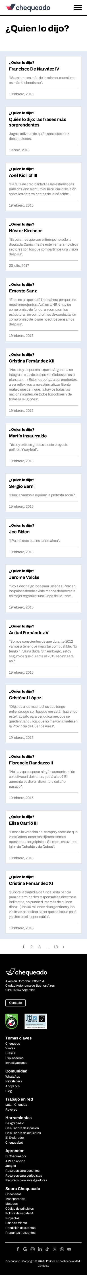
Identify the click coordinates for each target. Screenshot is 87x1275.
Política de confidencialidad (63, 1261)
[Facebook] (19, 1250)
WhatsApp (12, 1076)
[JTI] (36, 1021)
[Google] (27, 1250)
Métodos (11, 1203)
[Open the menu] (78, 7)
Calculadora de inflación (22, 1128)
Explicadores (14, 1058)
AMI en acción (15, 1161)
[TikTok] (49, 1250)
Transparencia (15, 1198)
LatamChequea (16, 1104)
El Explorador (14, 1137)
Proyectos (12, 1218)
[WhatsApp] (63, 1250)
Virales (10, 1048)
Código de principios (19, 1208)
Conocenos (13, 1194)
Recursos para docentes (22, 1170)
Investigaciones (16, 1062)
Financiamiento (16, 1223)
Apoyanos (12, 1086)
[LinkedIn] (41, 1250)
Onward (64, 946)
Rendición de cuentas (20, 1227)
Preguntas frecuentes (20, 1232)
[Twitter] (56, 1250)
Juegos (10, 1165)
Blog (8, 1091)
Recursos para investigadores (26, 1180)
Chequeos (12, 1043)
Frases (10, 1053)
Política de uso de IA (19, 1213)
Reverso (11, 1109)
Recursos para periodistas (23, 1175)
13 (56, 947)
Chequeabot (14, 1142)
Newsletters (13, 1081)
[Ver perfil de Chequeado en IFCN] (11, 1021)
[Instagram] (34, 1250)
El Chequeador (15, 1156)
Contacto (15, 1002)
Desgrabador (14, 1123)
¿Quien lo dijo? (21, 62)
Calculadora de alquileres (23, 1133)
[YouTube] (69, 1250)
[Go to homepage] (33, 8)
